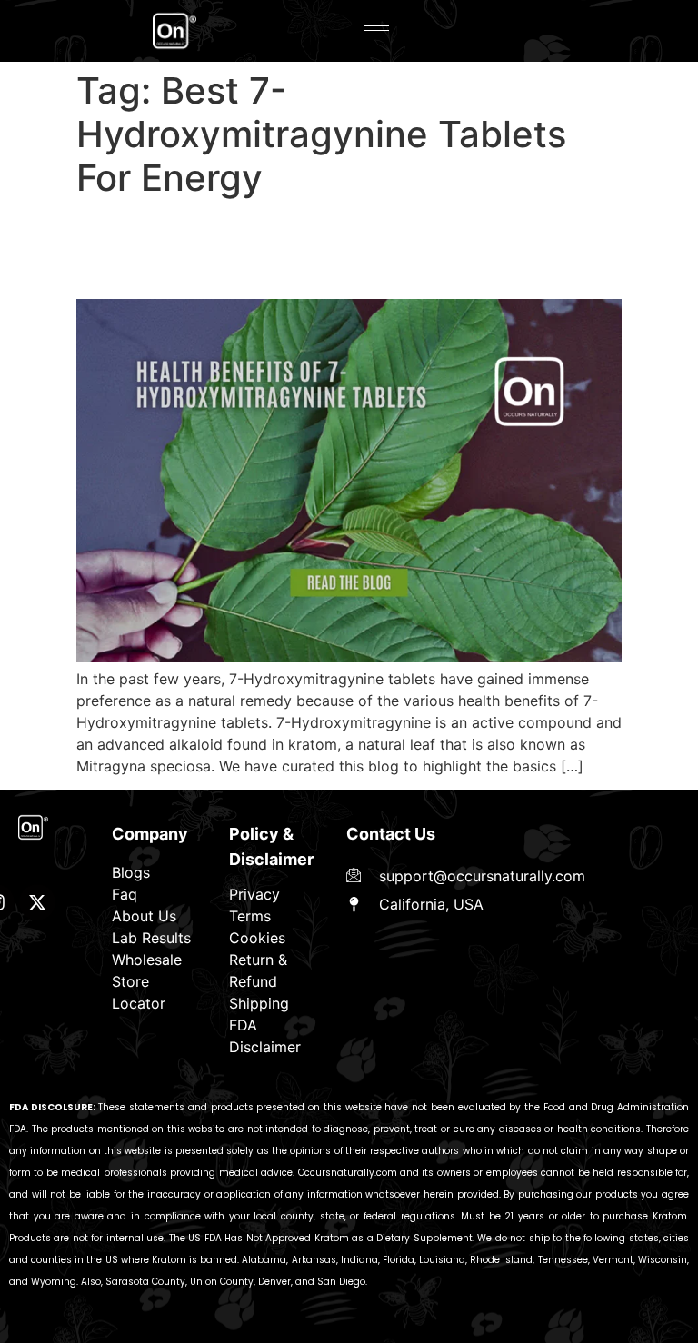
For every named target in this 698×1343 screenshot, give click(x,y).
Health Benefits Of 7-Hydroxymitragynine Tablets (270, 249)
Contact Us (390, 833)
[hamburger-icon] (376, 30)
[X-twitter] (37, 902)
